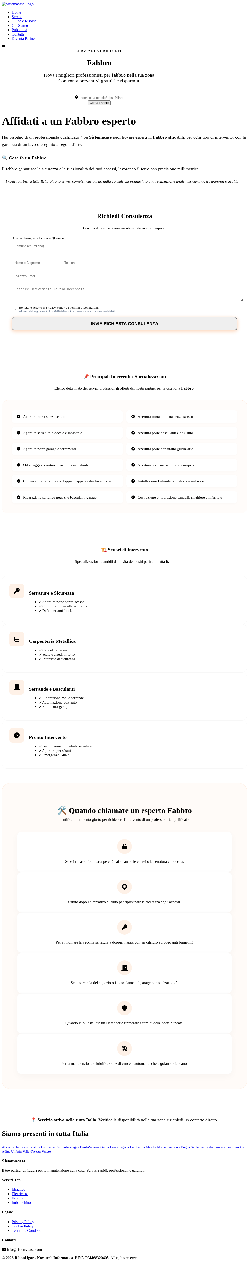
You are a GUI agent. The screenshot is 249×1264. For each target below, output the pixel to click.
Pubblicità (19, 30)
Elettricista (20, 1194)
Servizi (17, 17)
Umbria (17, 1151)
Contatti (18, 34)
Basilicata (22, 1147)
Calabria (35, 1147)
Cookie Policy (23, 1226)
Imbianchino (21, 1202)
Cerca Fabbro (99, 103)
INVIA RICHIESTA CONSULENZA (124, 323)
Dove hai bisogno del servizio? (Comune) (39, 238)
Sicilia (209, 1147)
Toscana (220, 1147)
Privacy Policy (55, 307)
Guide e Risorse (24, 21)
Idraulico (18, 1189)
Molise (162, 1147)
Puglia (186, 1147)
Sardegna (198, 1147)
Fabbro (17, 1198)
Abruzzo (8, 1147)
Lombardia (138, 1147)
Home (16, 12)
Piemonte (174, 1147)
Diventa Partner (24, 39)
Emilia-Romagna (68, 1147)
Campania (48, 1147)
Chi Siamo (20, 25)
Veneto (46, 1151)
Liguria (124, 1147)
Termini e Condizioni (84, 307)
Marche (151, 1147)
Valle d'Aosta (32, 1151)
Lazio (114, 1147)
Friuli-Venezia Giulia (95, 1147)
